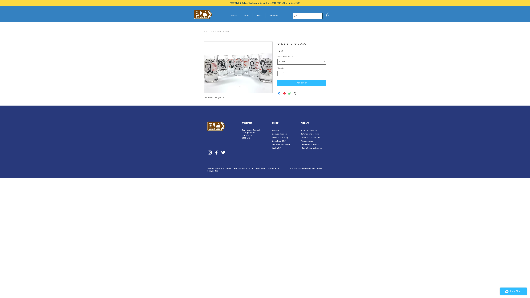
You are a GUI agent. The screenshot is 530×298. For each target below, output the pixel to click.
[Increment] (288, 73)
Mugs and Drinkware (281, 144)
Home (206, 31)
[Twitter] (223, 152)
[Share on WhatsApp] (289, 93)
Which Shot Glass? (285, 57)
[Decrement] (279, 73)
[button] (328, 15)
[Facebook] (216, 152)
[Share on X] (295, 93)
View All (275, 130)
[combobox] (301, 62)
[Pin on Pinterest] (284, 93)
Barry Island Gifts (279, 141)
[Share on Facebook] (279, 93)
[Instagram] (209, 152)
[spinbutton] (283, 73)
